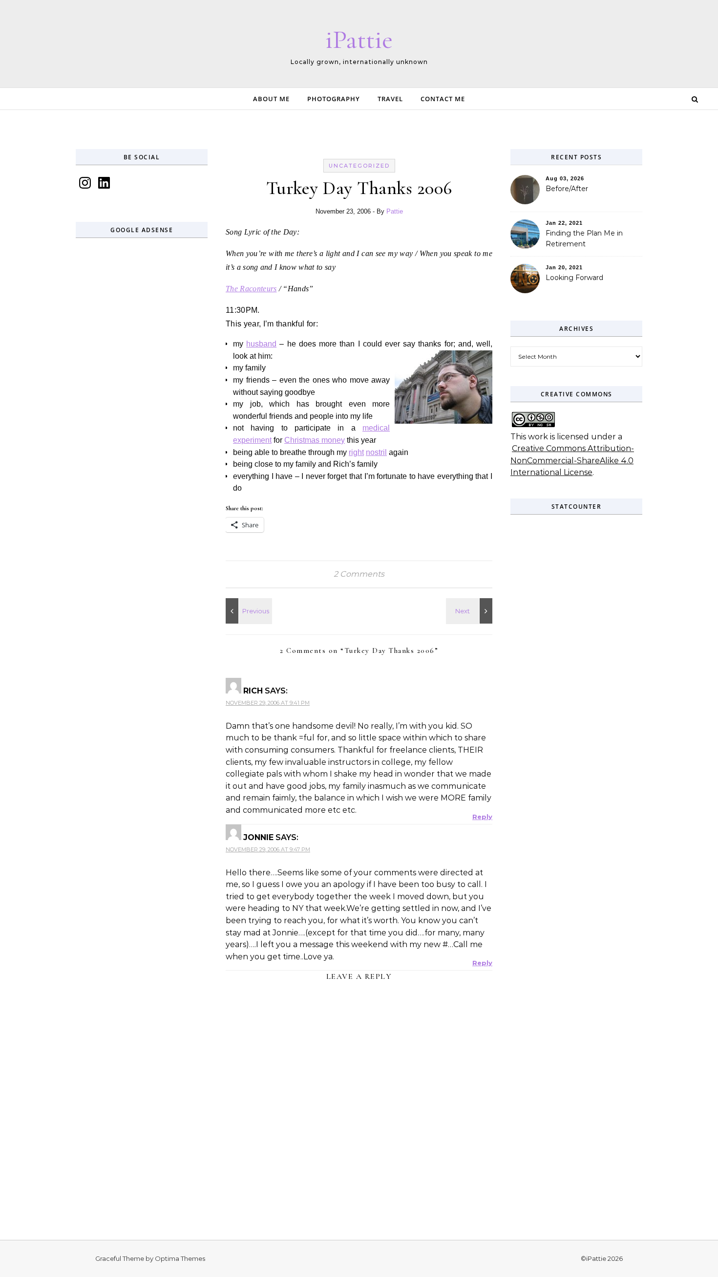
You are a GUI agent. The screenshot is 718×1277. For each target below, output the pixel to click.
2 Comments (359, 574)
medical (376, 428)
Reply (482, 817)
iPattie (359, 39)
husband (261, 344)
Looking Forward (574, 277)
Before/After (567, 188)
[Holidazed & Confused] (248, 611)
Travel (390, 98)
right (356, 452)
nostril (376, 452)
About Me (271, 98)
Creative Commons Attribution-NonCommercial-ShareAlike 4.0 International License (572, 460)
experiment (252, 440)
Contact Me (443, 98)
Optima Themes (180, 1258)
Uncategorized (359, 165)
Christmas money (314, 440)
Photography (333, 98)
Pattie (394, 211)
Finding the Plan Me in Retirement (584, 238)
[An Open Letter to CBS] (470, 611)
